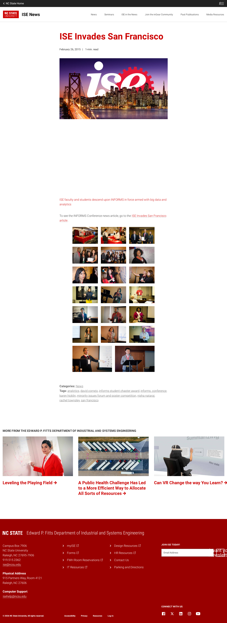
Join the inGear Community (159, 14)
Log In (111, 616)
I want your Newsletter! (220, 553)
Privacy (84, 616)
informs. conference (154, 391)
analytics (73, 391)
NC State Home (15, 3)
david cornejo (89, 391)
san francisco (90, 400)
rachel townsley (69, 400)
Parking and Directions (129, 567)
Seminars (109, 14)
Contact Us (121, 560)
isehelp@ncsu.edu (14, 596)
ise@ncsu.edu (12, 564)
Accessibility (69, 616)
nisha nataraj (146, 395)
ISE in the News (129, 14)
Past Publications (190, 14)
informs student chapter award (119, 391)
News (94, 14)
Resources (97, 616)
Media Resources (215, 14)
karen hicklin (67, 395)
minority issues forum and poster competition (106, 395)
